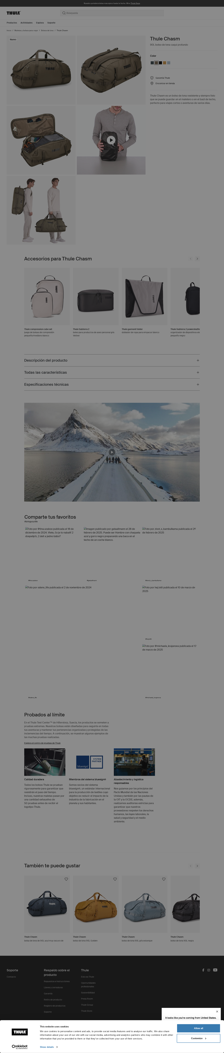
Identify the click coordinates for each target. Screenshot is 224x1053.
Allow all (198, 1028)
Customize (197, 1038)
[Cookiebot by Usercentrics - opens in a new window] (19, 1047)
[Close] (217, 1011)
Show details (47, 1047)
